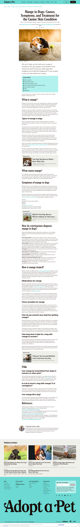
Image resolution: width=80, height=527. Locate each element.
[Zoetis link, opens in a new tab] (74, 521)
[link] (36, 2)
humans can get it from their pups (29, 197)
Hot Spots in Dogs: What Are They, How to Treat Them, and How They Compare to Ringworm (15, 472)
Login (66, 2)
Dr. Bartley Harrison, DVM (26, 24)
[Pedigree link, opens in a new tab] (70, 521)
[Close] (78, 525)
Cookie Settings (31, 521)
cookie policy (5, 525)
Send (73, 484)
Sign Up (73, 2)
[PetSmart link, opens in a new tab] (65, 521)
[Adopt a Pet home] (9, 2)
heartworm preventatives (39, 286)
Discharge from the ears (27, 205)
